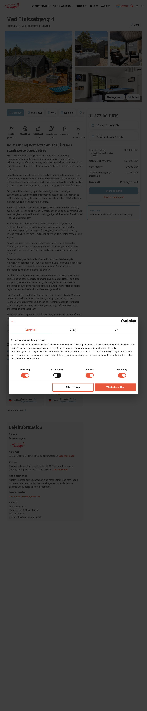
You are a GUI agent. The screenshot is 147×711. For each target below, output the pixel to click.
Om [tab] (116, 330)
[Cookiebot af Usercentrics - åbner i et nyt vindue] (123, 321)
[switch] (57, 375)
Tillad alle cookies (115, 387)
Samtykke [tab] (30, 330)
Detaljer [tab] (73, 330)
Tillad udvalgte (73, 387)
